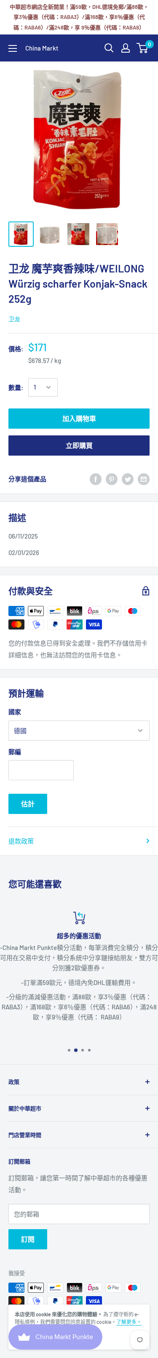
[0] (142, 48)
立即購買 (79, 445)
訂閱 (28, 1239)
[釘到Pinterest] (112, 478)
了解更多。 (129, 1322)
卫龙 (14, 319)
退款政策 (21, 841)
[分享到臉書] (96, 478)
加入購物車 (79, 418)
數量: (15, 387)
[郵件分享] (144, 478)
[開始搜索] (109, 48)
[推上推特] (128, 478)
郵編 (14, 751)
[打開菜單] (12, 48)
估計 (28, 804)
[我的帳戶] (125, 48)
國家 (14, 711)
